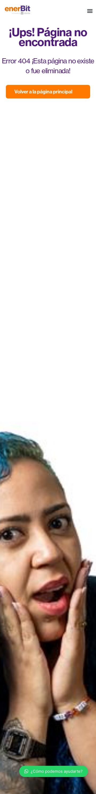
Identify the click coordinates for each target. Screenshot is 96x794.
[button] (89, 11)
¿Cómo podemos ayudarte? (57, 771)
